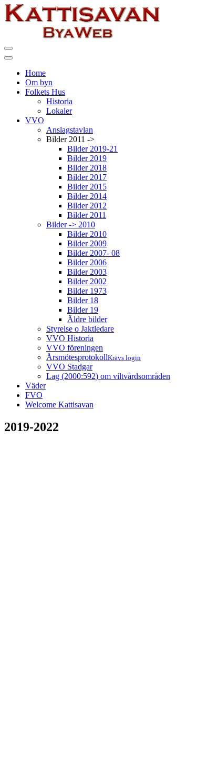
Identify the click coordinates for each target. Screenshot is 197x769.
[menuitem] (35, 72)
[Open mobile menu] (8, 48)
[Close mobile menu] (8, 57)
